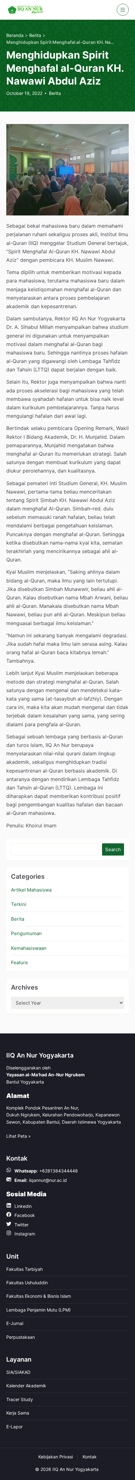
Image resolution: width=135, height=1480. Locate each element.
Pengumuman (26, 933)
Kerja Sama (17, 1412)
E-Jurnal (14, 1323)
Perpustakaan (20, 1337)
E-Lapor (14, 1426)
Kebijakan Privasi (55, 1456)
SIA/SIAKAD (18, 1372)
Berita (55, 93)
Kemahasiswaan (28, 948)
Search (113, 849)
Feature (19, 962)
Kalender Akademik (26, 1385)
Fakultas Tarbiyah (24, 1269)
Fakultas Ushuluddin (27, 1282)
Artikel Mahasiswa (31, 890)
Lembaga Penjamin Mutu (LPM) (38, 1309)
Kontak (90, 1456)
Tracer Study (19, 1399)
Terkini (18, 904)
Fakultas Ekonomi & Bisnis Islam (38, 1296)
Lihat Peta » (18, 1136)
